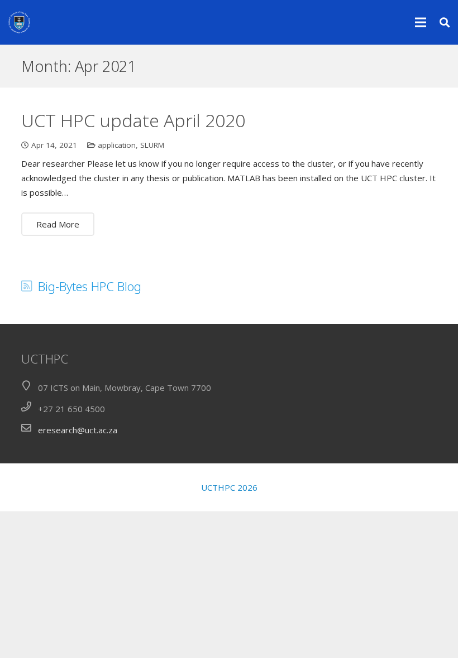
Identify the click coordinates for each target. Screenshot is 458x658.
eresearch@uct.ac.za (77, 430)
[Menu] (420, 22)
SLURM (152, 145)
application (117, 145)
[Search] (444, 22)
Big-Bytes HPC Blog (89, 286)
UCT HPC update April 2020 (133, 120)
